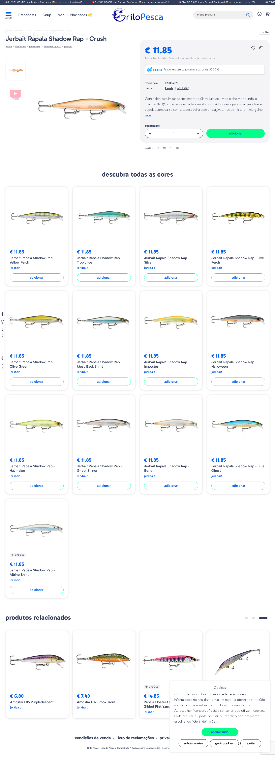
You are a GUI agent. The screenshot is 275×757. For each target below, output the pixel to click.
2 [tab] (258, 618)
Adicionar (235, 133)
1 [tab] (249, 618)
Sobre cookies (193, 743)
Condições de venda (93, 737)
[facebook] (158, 148)
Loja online (20, 46)
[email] (171, 148)
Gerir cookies (224, 743)
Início (9, 46)
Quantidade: (152, 125)
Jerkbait (68, 46)
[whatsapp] (177, 148)
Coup (46, 15)
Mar (61, 15)
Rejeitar (251, 743)
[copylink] (184, 148)
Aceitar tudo (219, 732)
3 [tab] (266, 618)
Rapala (169, 88)
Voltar (266, 32)
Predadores (27, 15)
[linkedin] (164, 148)
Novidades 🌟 (81, 15)
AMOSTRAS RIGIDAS (52, 46)
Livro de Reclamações (135, 737)
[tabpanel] (37, 674)
